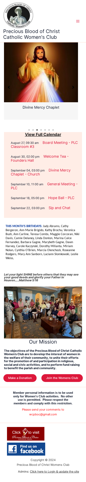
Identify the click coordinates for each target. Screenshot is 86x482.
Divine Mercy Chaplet (41, 107)
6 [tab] (49, 130)
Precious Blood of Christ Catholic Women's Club (31, 34)
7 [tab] (53, 130)
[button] (9, 87)
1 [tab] (29, 130)
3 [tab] (37, 130)
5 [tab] (45, 130)
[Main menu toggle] (78, 21)
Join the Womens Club (62, 378)
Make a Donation (20, 378)
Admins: (48, 471)
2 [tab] (33, 130)
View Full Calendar (43, 134)
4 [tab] (41, 130)
